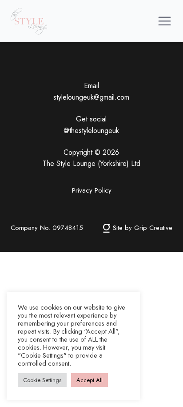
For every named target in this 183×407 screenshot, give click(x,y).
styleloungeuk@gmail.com (91, 97)
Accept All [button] (89, 380)
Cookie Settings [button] (42, 380)
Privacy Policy (91, 190)
